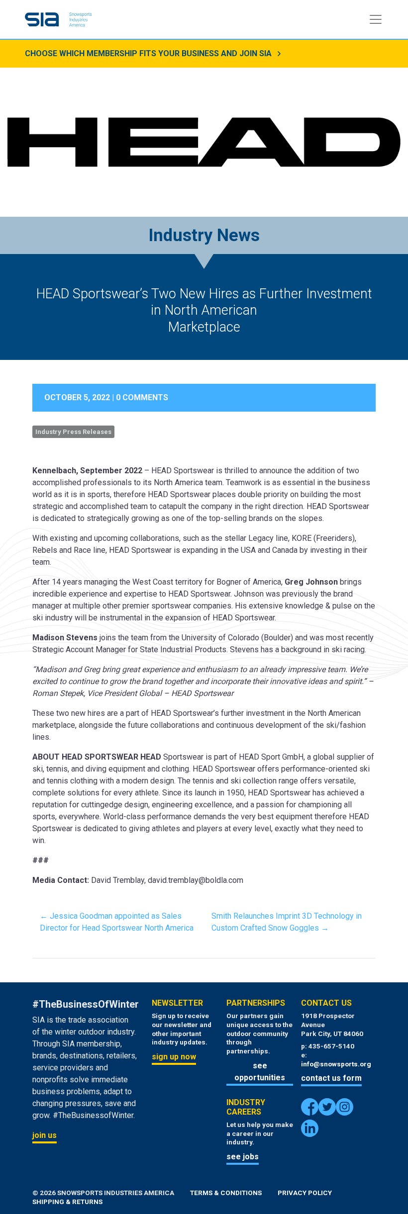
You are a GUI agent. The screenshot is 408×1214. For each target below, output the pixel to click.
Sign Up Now (174, 1056)
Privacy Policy (305, 1193)
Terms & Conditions (226, 1193)
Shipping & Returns (67, 1202)
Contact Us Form (331, 1078)
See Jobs (242, 1156)
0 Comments (142, 397)
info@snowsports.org (336, 1064)
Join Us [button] (44, 1135)
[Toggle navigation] (375, 19)
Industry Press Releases (73, 431)
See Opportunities (259, 1071)
